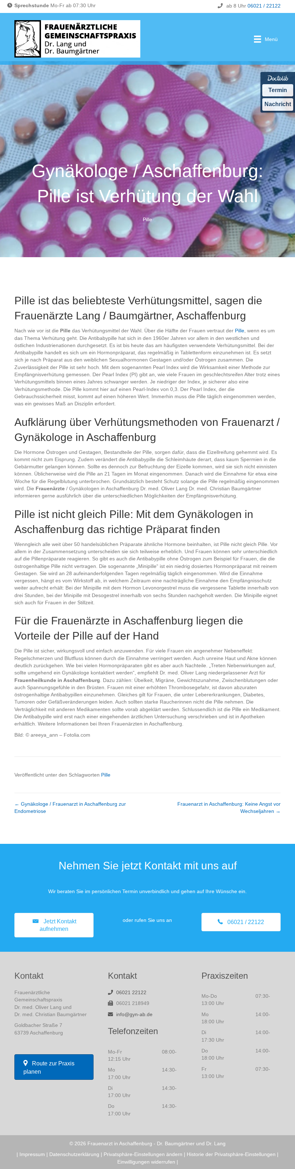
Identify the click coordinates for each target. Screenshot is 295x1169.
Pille (147, 219)
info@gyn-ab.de (134, 1014)
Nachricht (277, 104)
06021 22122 (131, 992)
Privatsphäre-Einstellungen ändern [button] (143, 1154)
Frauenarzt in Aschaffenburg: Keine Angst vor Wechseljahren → (229, 807)
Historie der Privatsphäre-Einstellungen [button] (231, 1154)
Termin (277, 90)
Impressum (32, 1154)
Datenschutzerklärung (74, 1154)
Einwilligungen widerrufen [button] (146, 1162)
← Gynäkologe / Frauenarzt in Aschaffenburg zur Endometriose (70, 807)
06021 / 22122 (264, 6)
